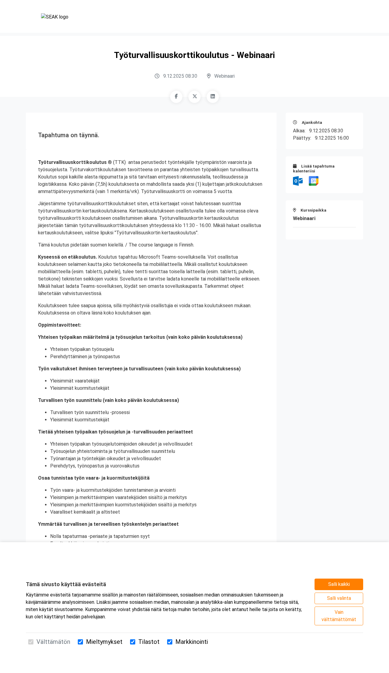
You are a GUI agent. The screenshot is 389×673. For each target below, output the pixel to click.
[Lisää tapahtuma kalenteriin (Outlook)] (298, 180)
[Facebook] (176, 97)
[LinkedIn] (213, 97)
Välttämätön (53, 641)
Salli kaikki (339, 584)
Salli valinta (339, 598)
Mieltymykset (104, 641)
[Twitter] (194, 97)
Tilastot (149, 641)
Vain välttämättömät (339, 615)
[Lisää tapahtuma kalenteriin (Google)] (313, 180)
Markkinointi (191, 641)
